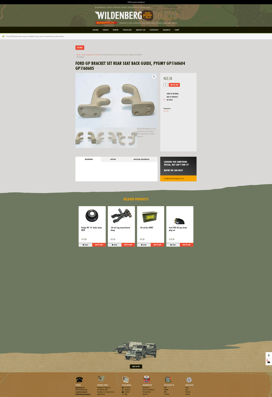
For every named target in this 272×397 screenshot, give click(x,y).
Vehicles (127, 30)
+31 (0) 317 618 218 (81, 392)
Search (166, 30)
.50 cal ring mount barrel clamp (120, 229)
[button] (154, 76)
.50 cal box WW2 (146, 227)
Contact (154, 30)
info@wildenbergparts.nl (83, 394)
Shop (83, 55)
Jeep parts (90, 55)
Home (95, 30)
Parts (115, 30)
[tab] (88, 159)
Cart (177, 30)
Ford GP (97, 55)
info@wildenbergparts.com (174, 178)
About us (140, 30)
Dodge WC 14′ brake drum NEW (91, 229)
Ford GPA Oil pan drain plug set (178, 229)
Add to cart (174, 85)
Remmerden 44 (79, 387)
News (106, 30)
